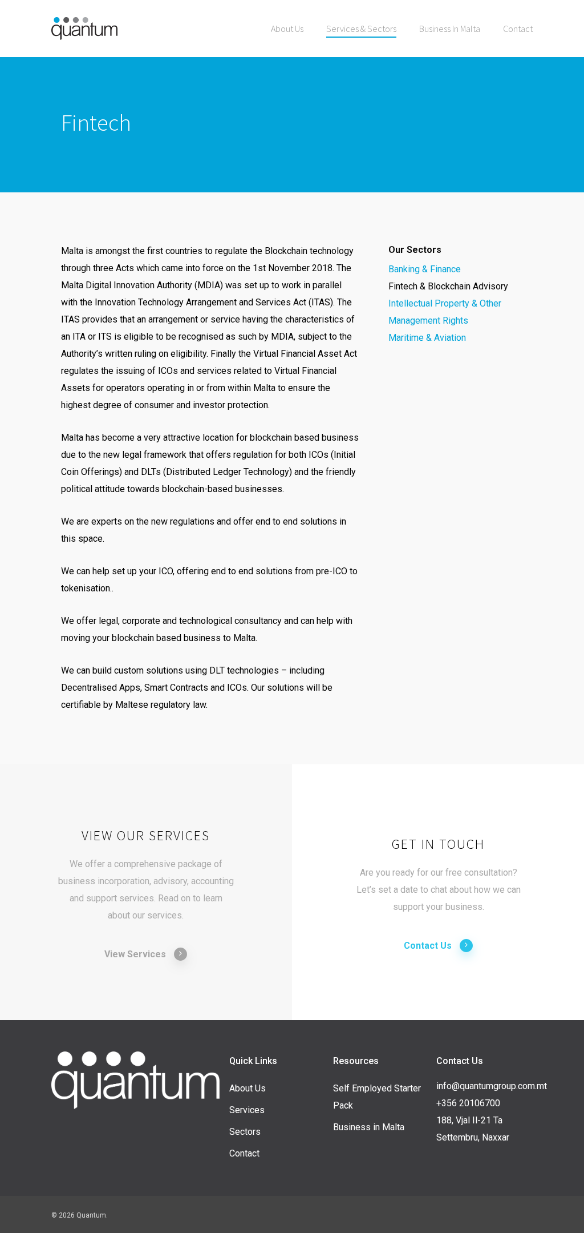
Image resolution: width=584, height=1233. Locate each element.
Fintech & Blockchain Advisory (448, 286)
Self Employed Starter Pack (377, 1097)
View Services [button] (135, 954)
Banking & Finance (424, 269)
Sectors (245, 1131)
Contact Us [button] (428, 945)
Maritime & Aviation (427, 337)
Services (247, 1110)
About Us (247, 1088)
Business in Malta (368, 1127)
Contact (244, 1153)
